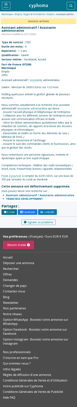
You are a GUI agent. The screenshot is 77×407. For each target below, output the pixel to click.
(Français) (37, 236)
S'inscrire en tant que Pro (20, 358)
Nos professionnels (17, 352)
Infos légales (12, 369)
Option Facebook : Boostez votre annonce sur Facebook (35, 331)
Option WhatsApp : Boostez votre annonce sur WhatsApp (35, 322)
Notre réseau (12, 314)
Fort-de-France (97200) (16, 64)
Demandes (10, 280)
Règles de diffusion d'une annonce (27, 375)
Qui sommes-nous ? (17, 363)
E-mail (11, 212)
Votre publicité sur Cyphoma (23, 386)
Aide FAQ (9, 397)
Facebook (29, 212)
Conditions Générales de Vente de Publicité (33, 392)
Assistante (36, 80)
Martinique (7, 14)
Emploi (50, 14)
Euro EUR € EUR (56, 236)
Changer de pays (15, 286)
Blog (6, 297)
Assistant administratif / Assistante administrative (40, 195)
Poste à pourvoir (11, 176)
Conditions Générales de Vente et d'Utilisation (35, 380)
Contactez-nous (14, 291)
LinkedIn (49, 212)
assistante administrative (32, 108)
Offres (7, 274)
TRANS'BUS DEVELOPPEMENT (24, 199)
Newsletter (11, 303)
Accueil (8, 257)
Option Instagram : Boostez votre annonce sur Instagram (35, 341)
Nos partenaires (14, 308)
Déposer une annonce (18, 263)
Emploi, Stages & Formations (30, 14)
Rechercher (11, 269)
